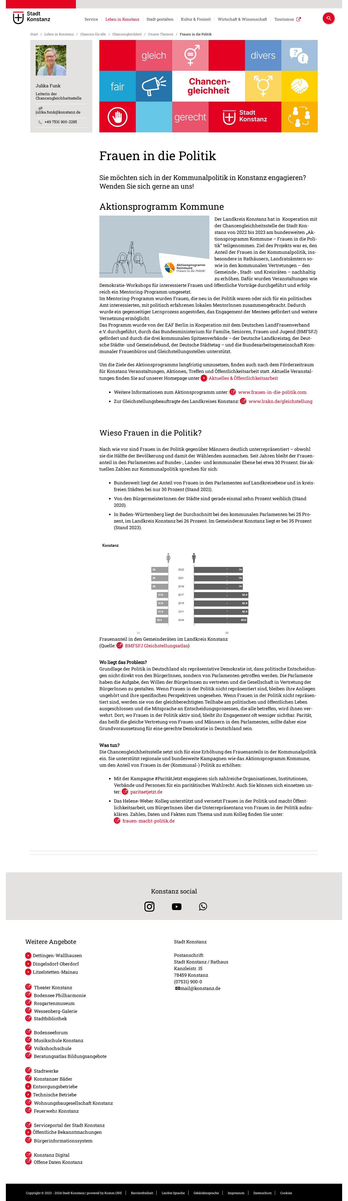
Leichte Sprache (173, 1193)
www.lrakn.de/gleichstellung (280, 401)
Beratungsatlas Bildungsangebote (70, 1056)
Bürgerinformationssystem (63, 1141)
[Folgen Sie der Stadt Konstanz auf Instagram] (147, 906)
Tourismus (284, 19)
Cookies (286, 1193)
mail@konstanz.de (200, 988)
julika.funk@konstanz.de (58, 111)
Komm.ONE (113, 1193)
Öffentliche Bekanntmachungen (67, 1132)
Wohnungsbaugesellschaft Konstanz (73, 1103)
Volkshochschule (52, 1048)
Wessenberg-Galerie (55, 1011)
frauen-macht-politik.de (149, 821)
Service (91, 19)
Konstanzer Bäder (53, 1079)
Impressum (236, 1193)
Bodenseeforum (51, 1032)
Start (34, 34)
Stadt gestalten (159, 19)
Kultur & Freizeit (196, 19)
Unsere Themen (160, 34)
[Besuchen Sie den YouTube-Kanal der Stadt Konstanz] (177, 906)
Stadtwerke (46, 1071)
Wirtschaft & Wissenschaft (242, 19)
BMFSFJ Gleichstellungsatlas (156, 646)
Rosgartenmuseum (54, 1003)
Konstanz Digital (52, 1155)
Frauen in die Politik (196, 34)
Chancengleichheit (127, 34)
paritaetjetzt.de (146, 792)
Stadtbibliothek (50, 1018)
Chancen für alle (93, 34)
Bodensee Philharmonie (60, 995)
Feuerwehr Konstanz (56, 1111)
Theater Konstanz (53, 987)
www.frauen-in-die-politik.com (272, 392)
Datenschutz (262, 1193)
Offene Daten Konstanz (58, 1162)
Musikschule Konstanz (58, 1040)
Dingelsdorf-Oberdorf (56, 964)
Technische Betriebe (54, 1095)
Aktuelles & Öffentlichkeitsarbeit (243, 378)
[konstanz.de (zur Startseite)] (46, 18)
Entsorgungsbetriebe (55, 1086)
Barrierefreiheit (142, 1193)
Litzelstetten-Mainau (55, 972)
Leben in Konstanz (122, 19)
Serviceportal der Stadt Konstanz (69, 1125)
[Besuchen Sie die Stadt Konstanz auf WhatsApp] (203, 906)
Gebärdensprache (206, 1193)
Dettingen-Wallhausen (57, 955)
